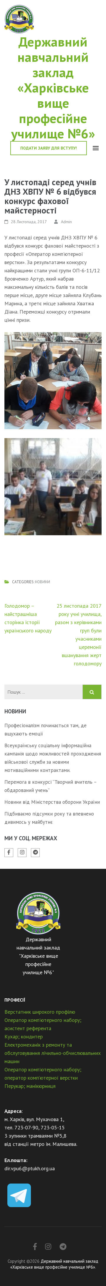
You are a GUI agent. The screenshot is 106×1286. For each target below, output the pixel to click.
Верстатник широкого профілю (39, 1011)
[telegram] (35, 852)
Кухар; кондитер (23, 1036)
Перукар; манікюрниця (30, 1086)
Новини (42, 581)
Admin (66, 221)
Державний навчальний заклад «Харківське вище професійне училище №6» (53, 87)
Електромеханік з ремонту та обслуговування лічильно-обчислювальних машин (52, 1053)
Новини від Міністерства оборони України (52, 802)
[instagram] (22, 852)
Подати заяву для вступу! (48, 148)
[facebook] (8, 852)
